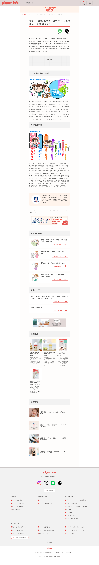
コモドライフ (69, 515)
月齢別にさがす (83, 3)
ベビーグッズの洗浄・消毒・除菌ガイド (76, 527)
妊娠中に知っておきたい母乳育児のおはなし (77, 506)
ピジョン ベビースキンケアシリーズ (75, 530)
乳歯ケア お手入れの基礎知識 (46, 530)
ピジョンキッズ (70, 533)
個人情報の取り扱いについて (47, 552)
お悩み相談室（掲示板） (72, 518)
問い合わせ (58, 552)
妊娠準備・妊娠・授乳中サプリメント (21, 527)
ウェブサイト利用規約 (33, 552)
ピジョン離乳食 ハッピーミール (20, 530)
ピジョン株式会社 (66, 552)
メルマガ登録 (50, 490)
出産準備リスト (16, 509)
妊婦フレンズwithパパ (71, 503)
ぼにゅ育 (68, 509)
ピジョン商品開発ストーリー (19, 506)
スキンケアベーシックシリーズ (19, 533)
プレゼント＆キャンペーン (45, 503)
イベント (41, 500)
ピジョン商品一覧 (16, 500)
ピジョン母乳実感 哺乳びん (46, 527)
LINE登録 (89, 3)
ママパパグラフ (26, 14)
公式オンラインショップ (18, 503)
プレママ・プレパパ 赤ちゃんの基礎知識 (76, 500)
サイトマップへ (49, 542)
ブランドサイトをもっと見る (20, 537)
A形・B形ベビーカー (44, 533)
